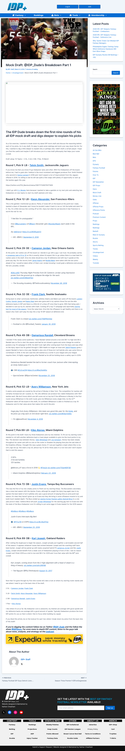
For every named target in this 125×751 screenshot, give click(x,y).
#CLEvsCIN (22, 370)
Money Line (97, 196)
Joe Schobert (56, 440)
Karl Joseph (38, 538)
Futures (95, 171)
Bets (56, 15)
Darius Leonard (23, 175)
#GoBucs (14, 511)
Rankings (38, 15)
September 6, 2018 (31, 237)
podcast (50, 631)
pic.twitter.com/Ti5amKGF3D (59, 468)
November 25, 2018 (47, 376)
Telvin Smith (37, 165)
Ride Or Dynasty (99, 235)
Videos (95, 256)
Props (95, 221)
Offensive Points (99, 210)
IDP (94, 178)
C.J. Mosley (21, 190)
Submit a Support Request (42, 747)
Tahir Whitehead (41, 440)
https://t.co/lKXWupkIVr (31, 232)
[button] (67, 7)
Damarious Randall (42, 335)
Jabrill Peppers (70, 347)
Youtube (96, 263)
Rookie (95, 238)
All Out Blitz (97, 150)
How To (96, 175)
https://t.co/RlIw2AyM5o (37, 370)
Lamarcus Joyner (63, 548)
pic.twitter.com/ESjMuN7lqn (22, 278)
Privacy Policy (93, 729)
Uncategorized (98, 252)
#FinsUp (44, 468)
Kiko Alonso (38, 430)
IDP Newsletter (98, 182)
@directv (17, 232)
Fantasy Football (99, 168)
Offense (96, 203)
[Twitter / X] (22, 664)
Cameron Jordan (41, 248)
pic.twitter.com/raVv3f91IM (35, 565)
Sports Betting (98, 245)
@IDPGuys (16, 629)
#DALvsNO (15, 273)
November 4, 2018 (35, 419)
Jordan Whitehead (44, 502)
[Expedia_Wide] (44, 639)
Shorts (95, 242)
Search (95, 69)
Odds (95, 200)
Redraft (95, 231)
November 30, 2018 (59, 283)
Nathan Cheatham (8, 707)
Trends (95, 249)
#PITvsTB (17, 522)
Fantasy (19, 15)
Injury (95, 189)
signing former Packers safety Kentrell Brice (56, 499)
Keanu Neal (30, 301)
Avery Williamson (41, 386)
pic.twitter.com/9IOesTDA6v (60, 414)
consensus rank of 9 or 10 (16, 255)
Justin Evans (39, 484)
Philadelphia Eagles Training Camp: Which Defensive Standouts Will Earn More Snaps (106, 49)
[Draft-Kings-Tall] (106, 109)
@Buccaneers (20, 224)
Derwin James (17, 301)
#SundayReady (54, 224)
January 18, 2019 (48, 324)
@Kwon (32, 224)
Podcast (96, 214)
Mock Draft (97, 192)
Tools (75, 15)
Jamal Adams (37, 260)
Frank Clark (38, 294)
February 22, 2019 (48, 473)
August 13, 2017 (45, 571)
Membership (97, 15)
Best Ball (96, 154)
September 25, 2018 (31, 527)
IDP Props (96, 185)
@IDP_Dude (59, 627)
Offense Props (98, 207)
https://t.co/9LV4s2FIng (38, 522)
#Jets (70, 411)
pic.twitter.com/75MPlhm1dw (40, 319)
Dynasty (96, 164)
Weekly (95, 259)
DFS (94, 161)
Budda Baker (50, 260)
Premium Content (99, 217)
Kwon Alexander (40, 199)
